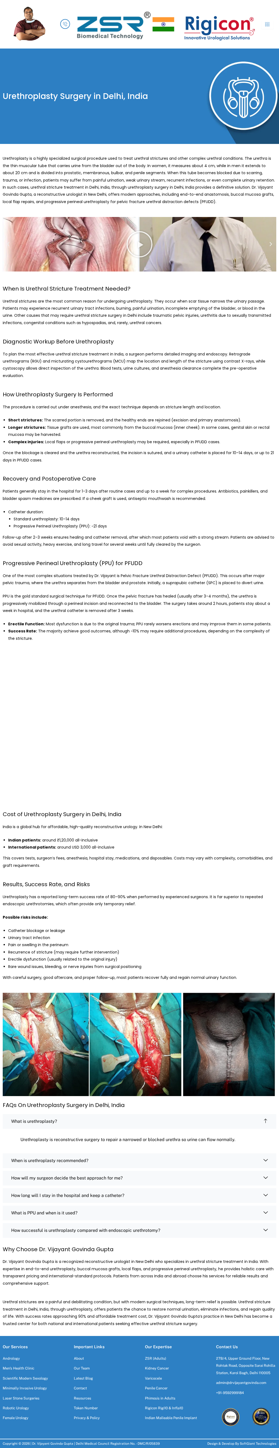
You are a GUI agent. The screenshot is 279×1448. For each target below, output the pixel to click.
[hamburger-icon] (267, 24)
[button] (8, 244)
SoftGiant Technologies (258, 1444)
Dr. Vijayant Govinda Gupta (52, 1444)
